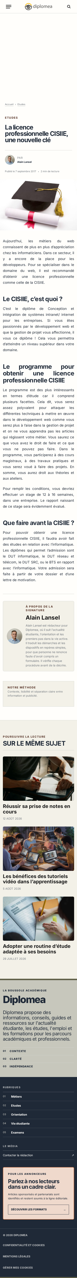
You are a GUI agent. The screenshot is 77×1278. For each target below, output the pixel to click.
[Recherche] (68, 6)
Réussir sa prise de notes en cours (36, 809)
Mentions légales (16, 1256)
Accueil (9, 104)
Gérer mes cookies (18, 1267)
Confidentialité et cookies (24, 1245)
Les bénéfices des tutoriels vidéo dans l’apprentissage (35, 879)
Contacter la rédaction (38, 1155)
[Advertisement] (38, 53)
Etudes (21, 104)
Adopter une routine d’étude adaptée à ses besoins (36, 949)
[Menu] (8, 6)
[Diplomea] (38, 6)
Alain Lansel (43, 617)
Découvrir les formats (38, 1209)
